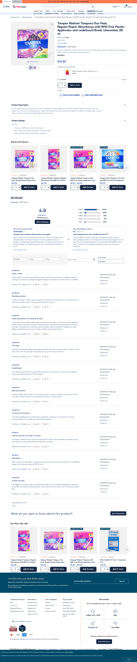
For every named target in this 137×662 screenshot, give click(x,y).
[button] (24, 159)
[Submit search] (93, 6)
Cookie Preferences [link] (115, 649)
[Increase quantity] (64, 85)
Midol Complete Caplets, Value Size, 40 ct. (85, 71)
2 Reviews (111, 557)
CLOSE (129, 659)
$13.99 (61, 61)
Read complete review (20, 250)
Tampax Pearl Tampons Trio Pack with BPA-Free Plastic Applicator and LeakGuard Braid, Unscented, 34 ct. (112, 179)
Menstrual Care (27, 17)
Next (14, 506)
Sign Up (122, 581)
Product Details (18, 121)
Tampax (66, 37)
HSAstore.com (17, 1)
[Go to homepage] (20, 6)
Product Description (20, 105)
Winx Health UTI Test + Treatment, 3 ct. (113, 561)
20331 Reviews (23, 175)
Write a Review (42, 222)
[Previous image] (27, 67)
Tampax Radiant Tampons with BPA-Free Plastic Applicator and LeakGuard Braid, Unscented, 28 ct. (82, 179)
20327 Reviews (71, 47)
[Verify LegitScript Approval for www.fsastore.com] (22, 628)
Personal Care (15, 17)
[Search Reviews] (94, 259)
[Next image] (38, 67)
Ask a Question (118, 513)
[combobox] (68, 6)
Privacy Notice (69, 652)
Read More (61, 55)
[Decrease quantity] (59, 85)
